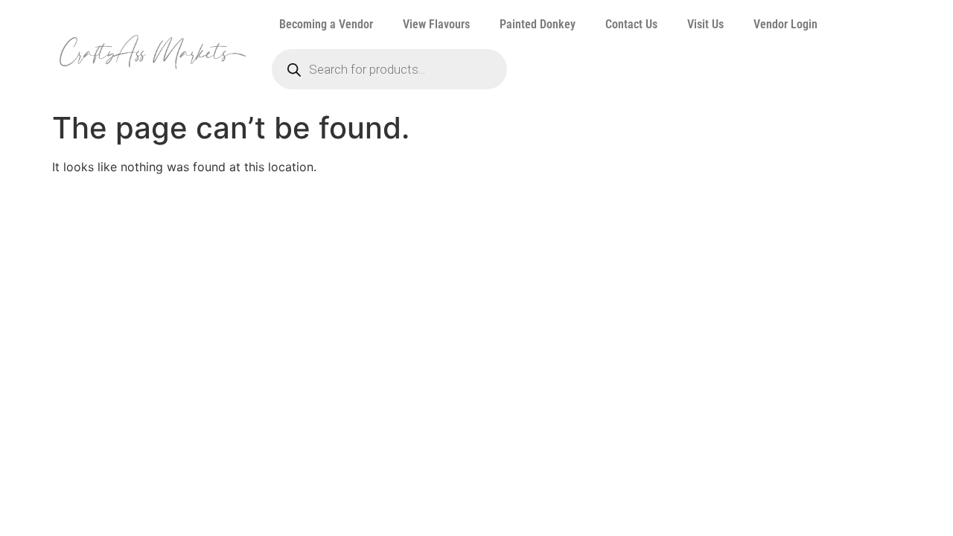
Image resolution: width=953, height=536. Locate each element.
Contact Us (631, 24)
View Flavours (436, 24)
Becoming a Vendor (326, 24)
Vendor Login (785, 24)
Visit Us (705, 24)
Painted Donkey (538, 24)
